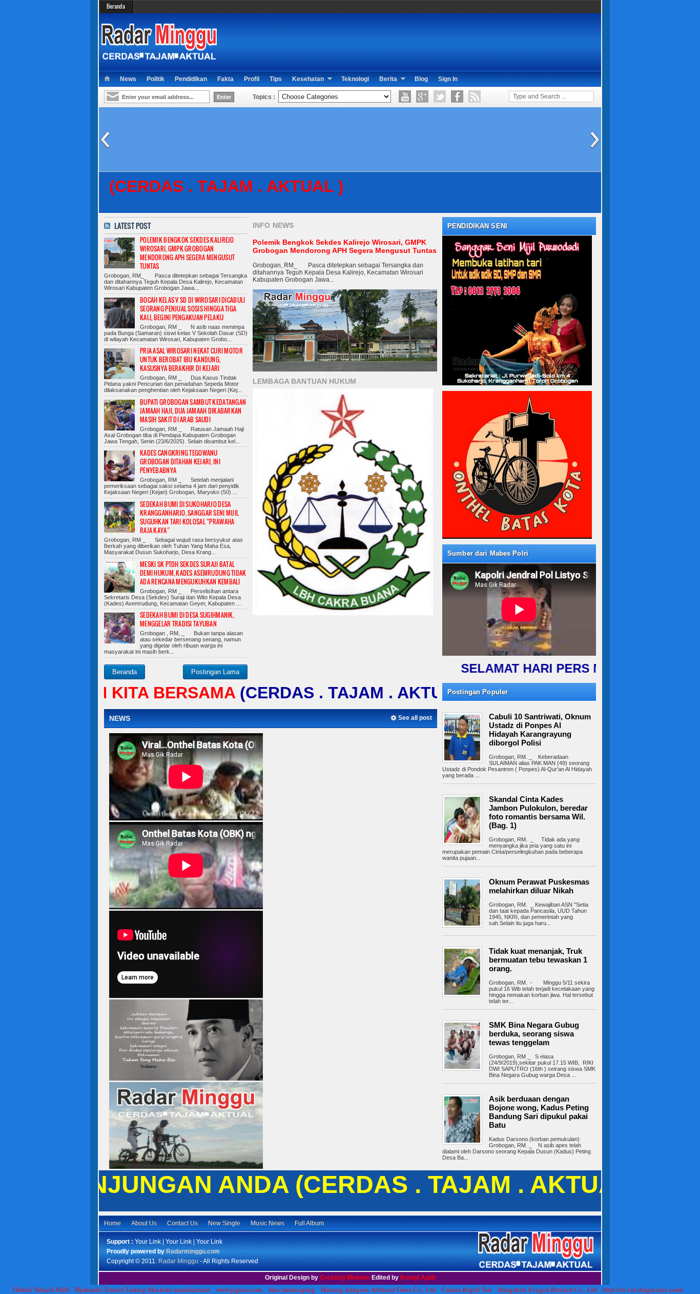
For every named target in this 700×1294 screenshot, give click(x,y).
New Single (224, 1223)
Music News (267, 1223)
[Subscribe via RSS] (474, 96)
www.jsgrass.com (239, 1289)
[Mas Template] (535, 1265)
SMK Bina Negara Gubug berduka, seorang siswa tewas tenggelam (534, 1034)
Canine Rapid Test (466, 1289)
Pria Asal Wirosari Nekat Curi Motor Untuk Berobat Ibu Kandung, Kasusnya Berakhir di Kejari (191, 359)
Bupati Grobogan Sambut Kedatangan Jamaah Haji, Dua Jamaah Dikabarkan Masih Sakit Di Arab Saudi (193, 411)
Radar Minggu (179, 1261)
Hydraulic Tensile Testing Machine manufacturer (142, 1289)
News (128, 79)
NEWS (120, 718)
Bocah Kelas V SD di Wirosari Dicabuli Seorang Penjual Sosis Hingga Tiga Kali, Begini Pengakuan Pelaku (192, 309)
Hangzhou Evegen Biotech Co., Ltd (547, 1289)
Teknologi (355, 79)
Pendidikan (191, 79)
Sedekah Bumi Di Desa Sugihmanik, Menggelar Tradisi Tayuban (187, 619)
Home (112, 1223)
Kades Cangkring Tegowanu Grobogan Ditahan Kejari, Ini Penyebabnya (180, 461)
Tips (276, 79)
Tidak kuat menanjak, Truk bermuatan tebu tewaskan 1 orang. (538, 960)
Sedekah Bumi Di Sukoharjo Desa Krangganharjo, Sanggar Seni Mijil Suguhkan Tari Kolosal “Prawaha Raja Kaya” (189, 517)
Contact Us (182, 1223)
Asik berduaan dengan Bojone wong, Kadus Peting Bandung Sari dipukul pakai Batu (539, 1111)
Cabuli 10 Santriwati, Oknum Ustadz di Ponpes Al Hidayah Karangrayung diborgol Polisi (540, 729)
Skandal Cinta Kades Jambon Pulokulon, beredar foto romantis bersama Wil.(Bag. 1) (538, 812)
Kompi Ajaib (418, 1277)
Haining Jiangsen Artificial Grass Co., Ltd (378, 1289)
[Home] (107, 79)
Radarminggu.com (193, 1251)
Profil (251, 79)
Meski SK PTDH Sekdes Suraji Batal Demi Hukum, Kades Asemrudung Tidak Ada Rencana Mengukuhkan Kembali (193, 573)
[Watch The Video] (405, 96)
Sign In (448, 79)
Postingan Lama (215, 672)
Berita (388, 79)
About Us (144, 1223)
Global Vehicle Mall (41, 1289)
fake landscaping (291, 1289)
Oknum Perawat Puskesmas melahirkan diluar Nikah (539, 886)
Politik (155, 79)
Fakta (225, 79)
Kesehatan (308, 79)
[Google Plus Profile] (422, 96)
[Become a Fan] (457, 96)
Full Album (309, 1223)
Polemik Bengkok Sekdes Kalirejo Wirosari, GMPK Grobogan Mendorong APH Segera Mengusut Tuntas (187, 253)
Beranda (116, 6)
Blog (421, 79)
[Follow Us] (440, 96)
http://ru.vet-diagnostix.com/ (643, 1289)
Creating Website (346, 1277)
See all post (415, 717)
